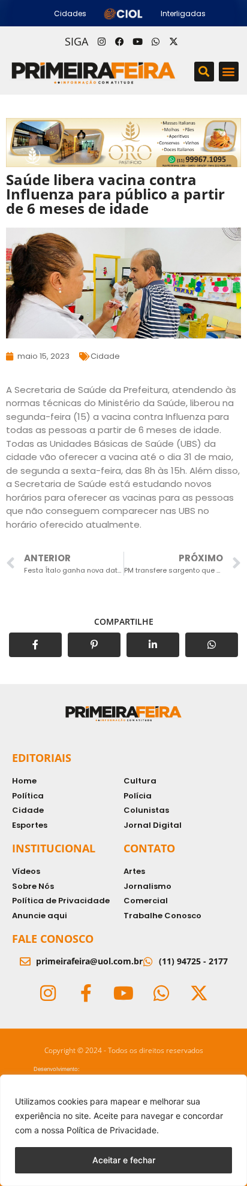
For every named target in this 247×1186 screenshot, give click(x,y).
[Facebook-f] (85, 993)
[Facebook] (119, 41)
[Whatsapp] (155, 41)
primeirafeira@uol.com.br (89, 961)
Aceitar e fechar (123, 1160)
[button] (204, 71)
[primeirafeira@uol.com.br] (25, 961)
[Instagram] (101, 41)
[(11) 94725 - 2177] (148, 961)
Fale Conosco (53, 938)
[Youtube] (137, 41)
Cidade (105, 356)
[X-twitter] (173, 41)
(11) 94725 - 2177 (193, 961)
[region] (123, 1130)
